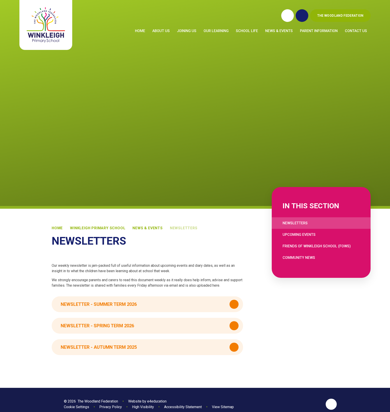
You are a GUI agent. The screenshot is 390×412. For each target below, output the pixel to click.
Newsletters (183, 228)
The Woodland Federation (340, 15)
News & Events (147, 228)
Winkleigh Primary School (97, 228)
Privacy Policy (110, 407)
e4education (157, 401)
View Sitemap (223, 407)
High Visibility (143, 407)
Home (57, 228)
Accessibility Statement (183, 407)
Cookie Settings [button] (76, 407)
